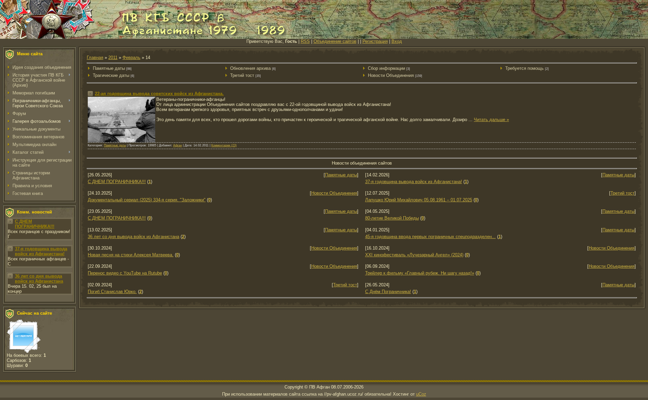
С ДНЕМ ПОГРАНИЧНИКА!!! (34, 224)
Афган (177, 145)
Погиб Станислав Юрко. (112, 291)
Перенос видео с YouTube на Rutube (125, 273)
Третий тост (242, 75)
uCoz (421, 394)
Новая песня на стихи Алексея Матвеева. (130, 254)
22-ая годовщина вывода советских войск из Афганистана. (159, 93)
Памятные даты (109, 68)
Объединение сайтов (335, 41)
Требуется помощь (524, 68)
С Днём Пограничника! (388, 291)
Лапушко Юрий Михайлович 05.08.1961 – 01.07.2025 (418, 199)
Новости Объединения (391, 75)
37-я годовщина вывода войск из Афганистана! (41, 251)
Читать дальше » (491, 119)
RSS (305, 41)
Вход (397, 41)
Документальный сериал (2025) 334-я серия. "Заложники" (147, 199)
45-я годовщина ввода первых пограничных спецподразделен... (430, 236)
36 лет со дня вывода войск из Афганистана (39, 279)
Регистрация (375, 41)
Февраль (131, 57)
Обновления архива (250, 68)
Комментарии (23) (224, 145)
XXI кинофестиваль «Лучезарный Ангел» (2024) (414, 254)
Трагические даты (111, 75)
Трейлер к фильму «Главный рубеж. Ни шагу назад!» (419, 273)
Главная (95, 57)
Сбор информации (386, 68)
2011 (112, 57)
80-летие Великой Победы (392, 218)
